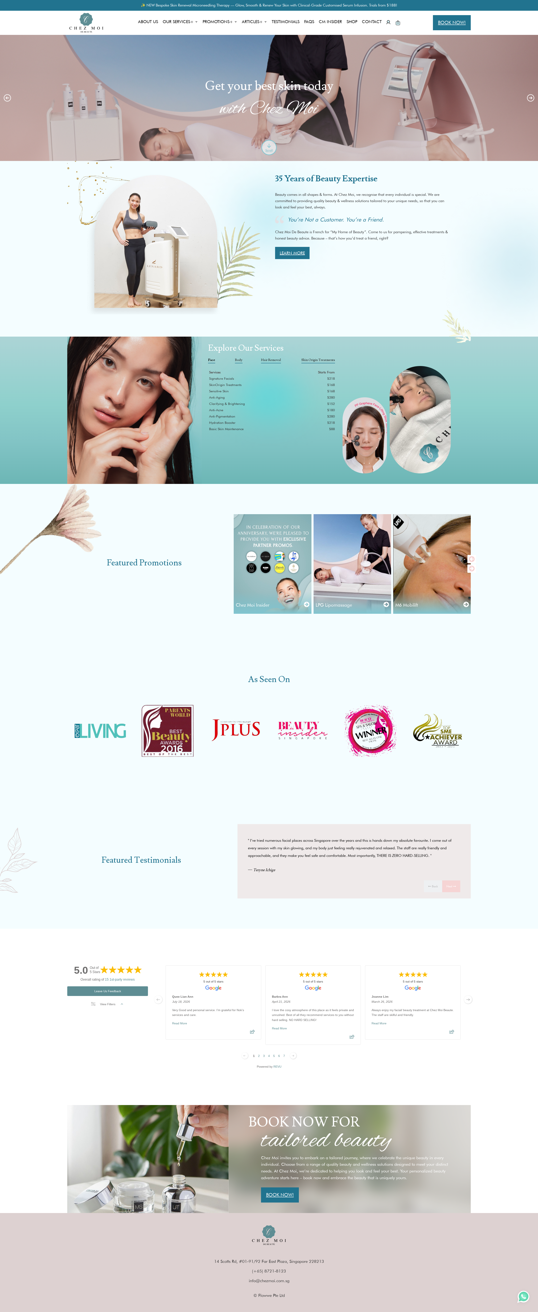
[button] (7, 98)
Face (211, 360)
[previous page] (158, 1000)
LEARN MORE (292, 253)
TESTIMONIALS (285, 22)
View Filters (107, 1004)
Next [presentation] (449, 886)
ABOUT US (148, 22)
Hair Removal (271, 360)
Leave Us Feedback (107, 991)
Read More (179, 1023)
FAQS (309, 22)
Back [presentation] (434, 886)
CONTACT (372, 22)
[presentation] (471, 559)
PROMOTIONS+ (218, 22)
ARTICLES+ (252, 22)
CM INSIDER (330, 22)
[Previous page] (245, 1055)
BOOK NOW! (452, 22)
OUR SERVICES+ (178, 22)
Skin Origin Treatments (318, 360)
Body (239, 360)
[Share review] (252, 1033)
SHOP (352, 22)
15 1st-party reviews (120, 979)
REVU (277, 1066)
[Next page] (293, 1055)
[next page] (468, 1000)
